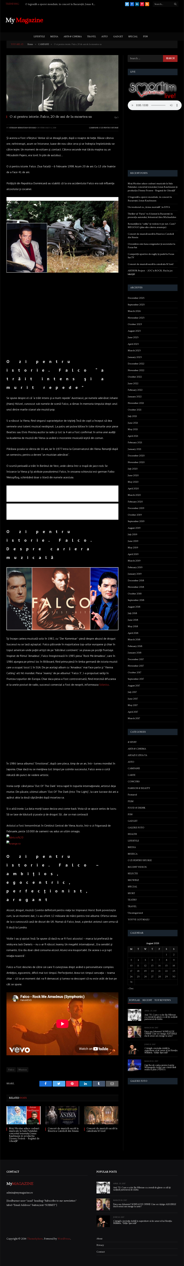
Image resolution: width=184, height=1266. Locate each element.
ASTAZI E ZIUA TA (137, 755)
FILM (131, 801)
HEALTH (132, 834)
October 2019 (135, 515)
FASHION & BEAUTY (139, 788)
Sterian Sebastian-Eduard (22, 128)
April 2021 (133, 436)
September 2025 (136, 304)
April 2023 (133, 344)
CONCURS (133, 781)
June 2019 (133, 541)
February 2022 (135, 390)
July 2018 (132, 613)
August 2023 (134, 331)
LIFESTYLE (39, 36)
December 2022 (136, 363)
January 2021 (134, 449)
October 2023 (135, 324)
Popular (134, 1000)
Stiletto (104, 684)
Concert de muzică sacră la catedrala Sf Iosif (102, 1129)
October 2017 (134, 672)
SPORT (131, 893)
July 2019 (132, 534)
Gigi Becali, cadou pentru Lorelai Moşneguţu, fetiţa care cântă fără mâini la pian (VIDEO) (160, 1067)
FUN (145, 36)
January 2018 (134, 652)
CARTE (131, 775)
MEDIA (54, 36)
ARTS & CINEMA (73, 36)
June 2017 (133, 699)
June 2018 (133, 620)
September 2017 (136, 679)
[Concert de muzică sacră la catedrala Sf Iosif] (101, 1115)
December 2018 (136, 580)
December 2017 (136, 659)
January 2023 (135, 357)
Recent (147, 1000)
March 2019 (134, 560)
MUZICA (132, 854)
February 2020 (135, 501)
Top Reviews (163, 1000)
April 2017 (133, 712)
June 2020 (133, 475)
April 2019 (133, 554)
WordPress (64, 1238)
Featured (132, 794)
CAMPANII (93, 128)
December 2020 (136, 455)
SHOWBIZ (133, 880)
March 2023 (134, 350)
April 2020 (133, 488)
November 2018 (136, 587)
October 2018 (134, 593)
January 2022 (135, 396)
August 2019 (134, 528)
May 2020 (133, 482)
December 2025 (136, 298)
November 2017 (136, 666)
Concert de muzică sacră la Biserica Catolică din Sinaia (63, 1129)
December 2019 (136, 508)
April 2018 (133, 633)
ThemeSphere (35, 1238)
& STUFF (132, 742)
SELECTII (133, 873)
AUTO (104, 36)
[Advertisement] (113, 20)
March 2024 (134, 311)
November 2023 (136, 318)
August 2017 (134, 685)
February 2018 (135, 646)
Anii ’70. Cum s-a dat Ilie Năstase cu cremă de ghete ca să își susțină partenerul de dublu (160, 1017)
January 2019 (135, 574)
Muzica (23, 1069)
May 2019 (133, 547)
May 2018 (133, 626)
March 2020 (134, 495)
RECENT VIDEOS (137, 867)
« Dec (131, 988)
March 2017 (134, 718)
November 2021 (136, 403)
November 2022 (136, 370)
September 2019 (136, 521)
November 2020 (136, 462)
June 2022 (133, 383)
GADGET (118, 36)
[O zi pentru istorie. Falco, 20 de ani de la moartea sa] (62, 83)
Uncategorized (135, 913)
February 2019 (135, 567)
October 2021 (134, 410)
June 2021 (133, 423)
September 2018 (136, 600)
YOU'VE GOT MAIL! (138, 919)
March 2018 (134, 639)
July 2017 (132, 692)
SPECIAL (133, 36)
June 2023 (133, 337)
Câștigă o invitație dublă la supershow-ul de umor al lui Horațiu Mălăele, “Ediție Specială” (161, 1050)
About (99, 1238)
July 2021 (132, 416)
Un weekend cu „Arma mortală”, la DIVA (149, 207)
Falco (11, 1069)
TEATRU (132, 900)
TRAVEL (91, 36)
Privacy (100, 1245)
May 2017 (133, 705)
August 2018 (134, 607)
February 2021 (135, 442)
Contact (100, 1252)
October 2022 (135, 377)
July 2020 (132, 469)
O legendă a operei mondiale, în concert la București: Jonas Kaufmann (61, 4)
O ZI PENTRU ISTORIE (108, 128)
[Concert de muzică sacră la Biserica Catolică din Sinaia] (62, 1115)
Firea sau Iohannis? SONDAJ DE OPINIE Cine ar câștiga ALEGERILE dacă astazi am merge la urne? (160, 1034)
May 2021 (133, 429)
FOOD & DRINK (136, 808)
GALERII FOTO (136, 827)
